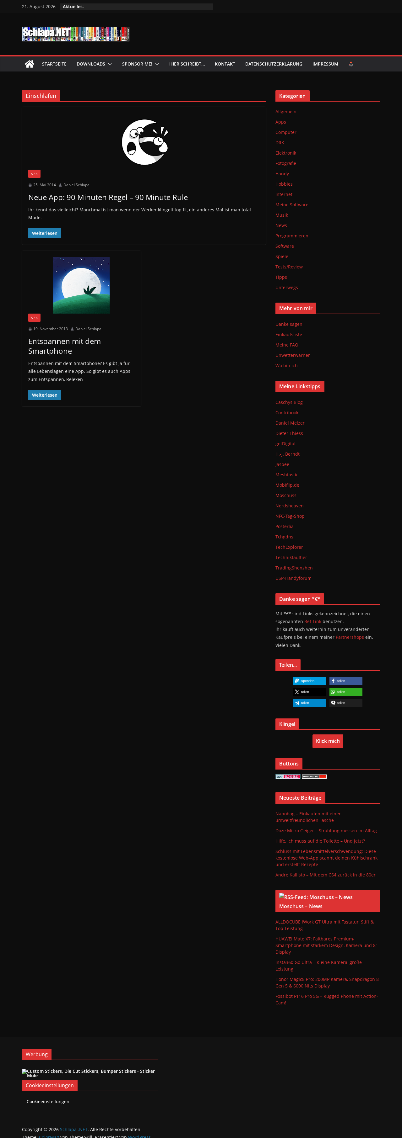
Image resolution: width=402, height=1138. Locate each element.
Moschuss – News (301, 906)
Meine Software (291, 205)
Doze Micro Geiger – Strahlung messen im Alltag (326, 831)
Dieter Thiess (289, 433)
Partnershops (350, 637)
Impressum (325, 64)
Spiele (281, 256)
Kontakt (225, 64)
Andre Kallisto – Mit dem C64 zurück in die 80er (325, 875)
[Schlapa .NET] (29, 63)
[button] (108, 64)
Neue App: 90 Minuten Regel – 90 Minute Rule (108, 197)
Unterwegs (286, 287)
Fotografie (285, 163)
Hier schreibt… (187, 64)
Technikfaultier (291, 557)
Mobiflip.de (287, 485)
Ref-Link (312, 621)
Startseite (54, 64)
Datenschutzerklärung (273, 64)
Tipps (281, 277)
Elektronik (285, 153)
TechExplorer (289, 547)
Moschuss (285, 495)
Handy (282, 174)
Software (284, 246)
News (281, 225)
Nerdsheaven (289, 506)
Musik (281, 215)
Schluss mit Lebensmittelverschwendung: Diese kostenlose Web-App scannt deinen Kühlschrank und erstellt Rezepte (326, 857)
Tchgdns (284, 537)
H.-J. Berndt (287, 454)
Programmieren (291, 236)
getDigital (285, 444)
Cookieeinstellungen (48, 1101)
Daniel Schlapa (76, 185)
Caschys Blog (289, 402)
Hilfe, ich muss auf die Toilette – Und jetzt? (320, 841)
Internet (283, 194)
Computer (285, 132)
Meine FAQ (286, 345)
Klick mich (328, 741)
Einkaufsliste (288, 334)
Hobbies (284, 184)
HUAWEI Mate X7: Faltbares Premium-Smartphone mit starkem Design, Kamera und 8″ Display (326, 945)
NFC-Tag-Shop (290, 516)
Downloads (91, 64)
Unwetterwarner (292, 355)
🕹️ (351, 64)
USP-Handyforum (293, 578)
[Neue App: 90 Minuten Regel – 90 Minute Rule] (144, 141)
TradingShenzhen (294, 568)
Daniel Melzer (290, 423)
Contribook (286, 413)
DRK (279, 143)
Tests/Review (289, 267)
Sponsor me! (137, 64)
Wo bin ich (286, 365)
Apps (34, 174)
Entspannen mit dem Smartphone (64, 346)
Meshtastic (286, 475)
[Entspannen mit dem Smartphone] (81, 285)
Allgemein (285, 111)
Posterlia (284, 526)
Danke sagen (288, 324)
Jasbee (282, 464)
